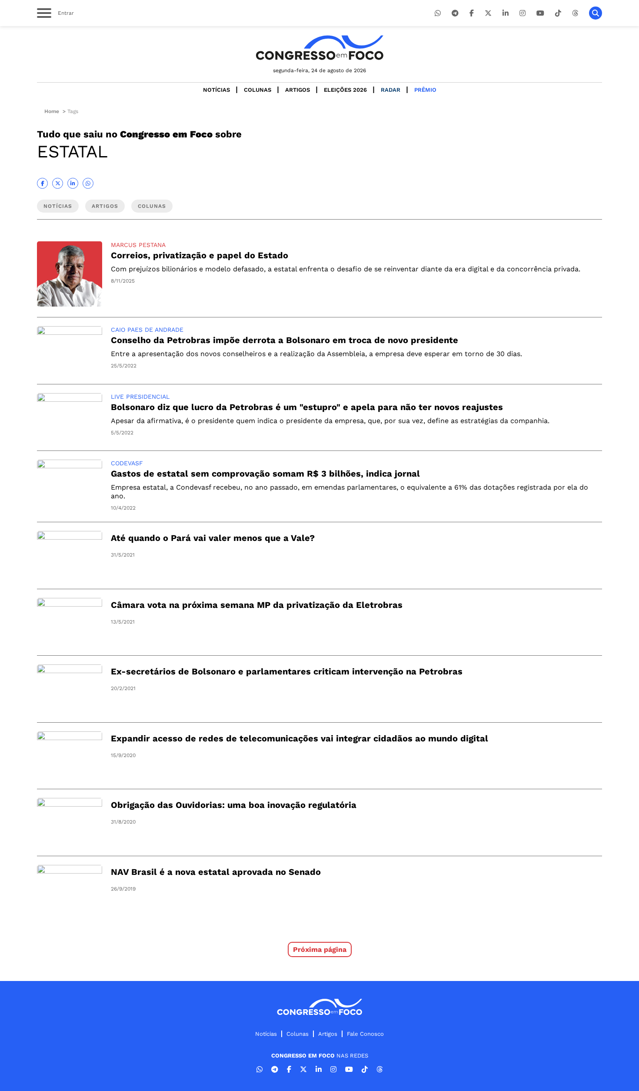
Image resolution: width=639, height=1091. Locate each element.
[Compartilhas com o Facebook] (42, 183)
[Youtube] (540, 13)
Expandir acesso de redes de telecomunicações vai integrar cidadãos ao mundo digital (299, 738)
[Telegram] (455, 13)
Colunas (257, 90)
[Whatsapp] (438, 13)
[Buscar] (595, 13)
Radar (390, 90)
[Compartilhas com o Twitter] (57, 183)
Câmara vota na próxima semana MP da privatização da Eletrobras (257, 605)
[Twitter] (488, 13)
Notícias (216, 90)
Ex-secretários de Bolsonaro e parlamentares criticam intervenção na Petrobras (287, 671)
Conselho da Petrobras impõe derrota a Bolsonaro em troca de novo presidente (284, 340)
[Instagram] (522, 13)
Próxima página (319, 949)
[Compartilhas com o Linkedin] (72, 183)
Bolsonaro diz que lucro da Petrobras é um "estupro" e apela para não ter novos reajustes (307, 407)
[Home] (319, 47)
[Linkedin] (506, 13)
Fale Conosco (365, 1034)
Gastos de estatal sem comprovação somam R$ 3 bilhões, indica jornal (265, 473)
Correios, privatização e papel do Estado (199, 255)
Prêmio (425, 90)
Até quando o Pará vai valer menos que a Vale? (213, 538)
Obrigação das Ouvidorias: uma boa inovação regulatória (233, 805)
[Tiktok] (558, 13)
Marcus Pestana (138, 244)
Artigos (297, 90)
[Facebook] (471, 13)
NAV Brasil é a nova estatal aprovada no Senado (216, 872)
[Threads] (575, 13)
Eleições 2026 (345, 90)
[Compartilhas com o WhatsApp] (88, 183)
